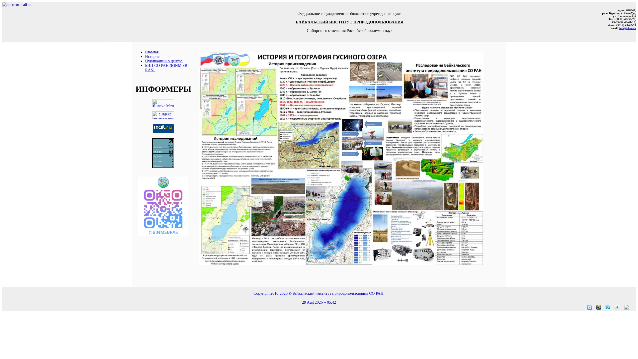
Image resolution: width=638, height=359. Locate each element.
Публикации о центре (164, 61)
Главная (152, 52)
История (152, 56)
